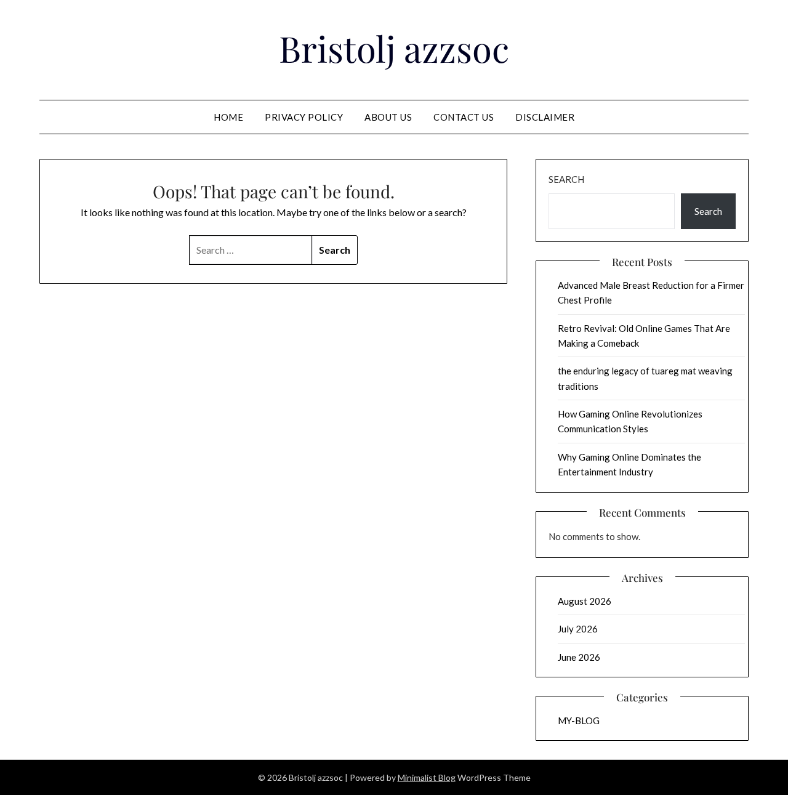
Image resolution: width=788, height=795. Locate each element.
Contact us (463, 117)
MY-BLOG (579, 720)
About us (388, 117)
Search (566, 179)
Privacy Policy (304, 117)
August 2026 (584, 601)
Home (228, 117)
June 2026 (579, 657)
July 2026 (578, 628)
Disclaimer (544, 117)
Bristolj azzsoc (394, 48)
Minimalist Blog (427, 777)
